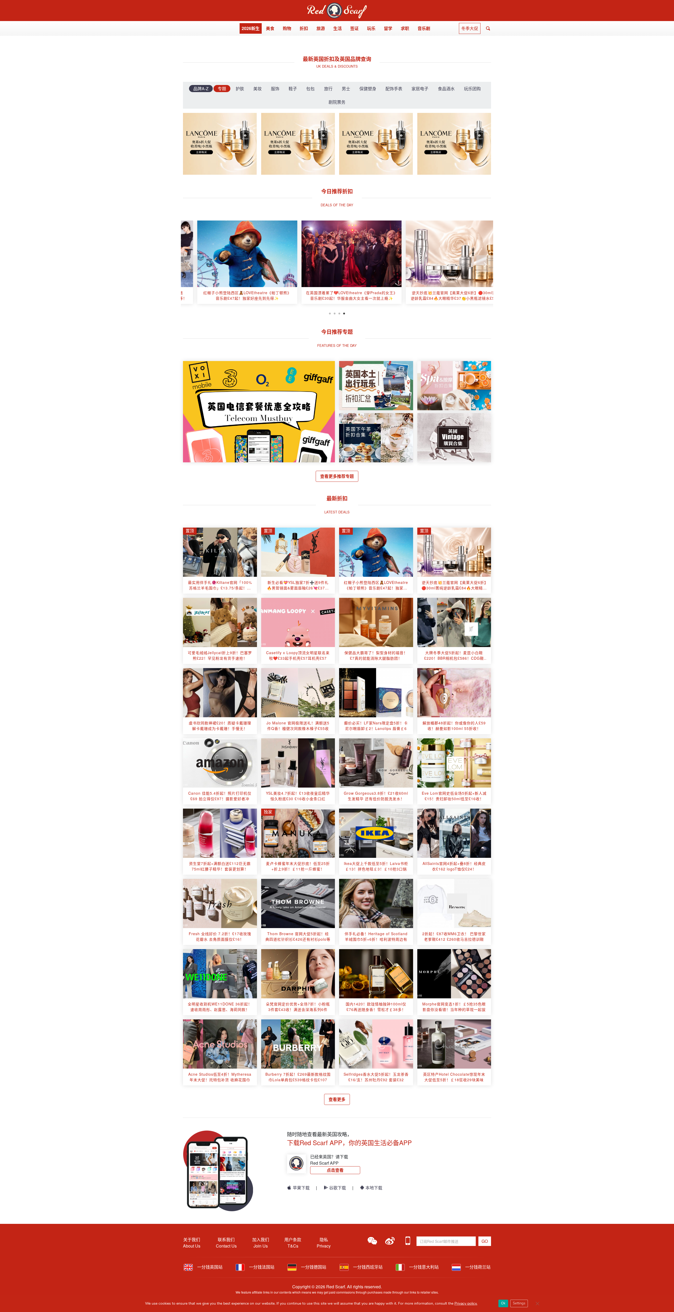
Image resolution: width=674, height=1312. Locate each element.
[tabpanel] (233, 264)
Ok (503, 1303)
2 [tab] (334, 313)
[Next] (484, 263)
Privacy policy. (465, 1303)
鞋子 (293, 89)
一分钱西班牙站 (367, 1267)
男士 (346, 89)
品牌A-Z (201, 89)
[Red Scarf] (337, 6)
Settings (519, 1303)
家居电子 (420, 89)
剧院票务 (337, 102)
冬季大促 (469, 28)
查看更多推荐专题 (337, 476)
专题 (222, 89)
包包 (310, 89)
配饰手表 (393, 89)
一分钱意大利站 (423, 1267)
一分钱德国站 (313, 1267)
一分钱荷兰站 (477, 1267)
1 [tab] (330, 313)
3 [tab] (339, 313)
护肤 (240, 89)
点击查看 (335, 1170)
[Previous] (189, 263)
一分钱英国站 (209, 1267)
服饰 (275, 89)
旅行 (328, 89)
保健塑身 (367, 89)
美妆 (257, 89)
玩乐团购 (472, 89)
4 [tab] (344, 313)
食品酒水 (446, 89)
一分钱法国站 (261, 1267)
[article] (233, 262)
